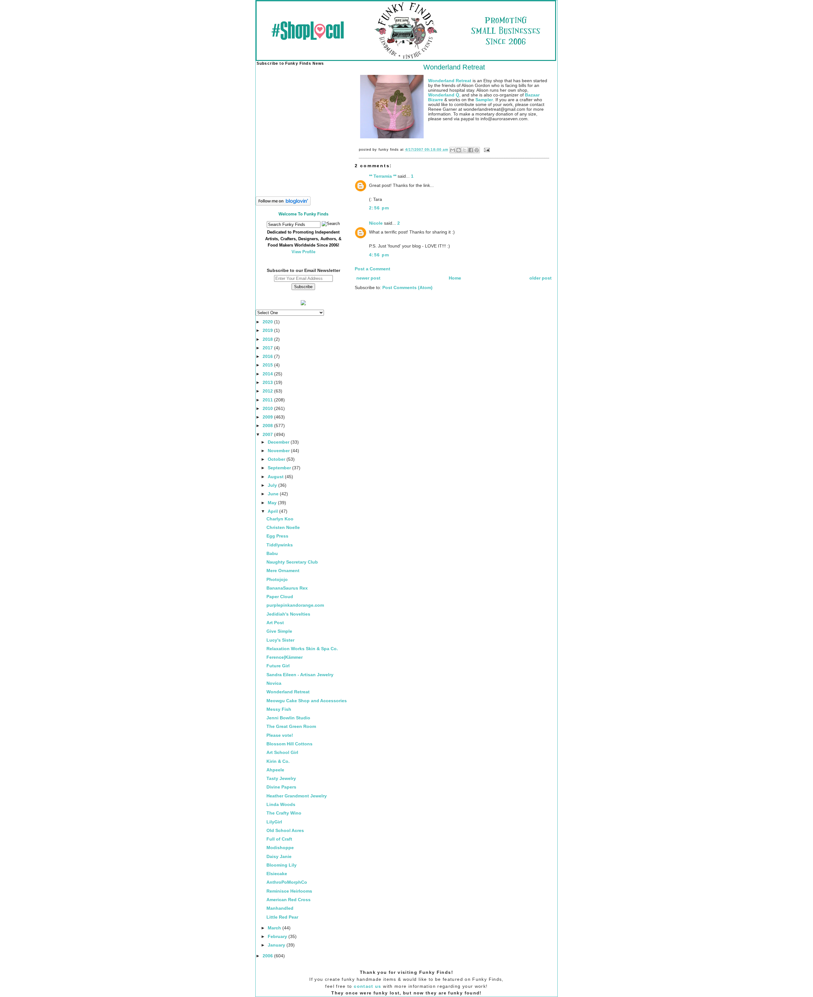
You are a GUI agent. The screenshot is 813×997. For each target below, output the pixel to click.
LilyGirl (274, 822)
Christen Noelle (283, 527)
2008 (268, 425)
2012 (268, 391)
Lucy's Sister (280, 640)
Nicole (376, 223)
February (278, 936)
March (275, 928)
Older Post (540, 278)
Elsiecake (276, 873)
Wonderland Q (443, 95)
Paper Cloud (279, 596)
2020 (268, 322)
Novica (273, 683)
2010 (268, 408)
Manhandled (279, 908)
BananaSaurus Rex (287, 588)
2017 (268, 348)
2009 (268, 417)
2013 (268, 382)
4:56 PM (379, 255)
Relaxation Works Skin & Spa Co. (302, 648)
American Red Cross (288, 899)
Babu (272, 553)
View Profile (303, 251)
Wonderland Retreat (288, 692)
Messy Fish (278, 709)
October (277, 459)
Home (455, 278)
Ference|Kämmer (284, 657)
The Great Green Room (291, 726)
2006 (268, 956)
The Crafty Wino (283, 813)
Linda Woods (280, 804)
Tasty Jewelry (281, 778)
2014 (268, 374)
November (279, 450)
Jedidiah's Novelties (288, 614)
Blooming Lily (281, 865)
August (276, 476)
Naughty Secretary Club (292, 562)
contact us (367, 986)
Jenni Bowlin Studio (288, 718)
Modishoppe (280, 847)
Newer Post (368, 278)
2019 (268, 330)
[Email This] (452, 150)
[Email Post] (486, 149)
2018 (268, 339)
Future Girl (278, 666)
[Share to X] (464, 150)
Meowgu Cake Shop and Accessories (306, 700)
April (273, 511)
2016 (268, 356)
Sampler (484, 99)
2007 (268, 434)
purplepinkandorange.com (295, 605)
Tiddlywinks (279, 545)
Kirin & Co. (278, 761)
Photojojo (277, 579)
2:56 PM (379, 208)
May (273, 502)
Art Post (275, 622)
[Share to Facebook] (470, 150)
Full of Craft (279, 839)
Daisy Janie (279, 856)
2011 (268, 400)
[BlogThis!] (458, 150)
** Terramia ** (382, 176)
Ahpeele (275, 770)
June (274, 494)
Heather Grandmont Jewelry (296, 796)
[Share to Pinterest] (477, 150)
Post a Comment (372, 269)
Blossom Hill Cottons (289, 744)
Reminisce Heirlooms (289, 891)
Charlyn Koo (279, 519)
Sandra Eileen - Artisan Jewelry (299, 674)
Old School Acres (285, 830)
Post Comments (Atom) (407, 287)
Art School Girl (282, 752)
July (273, 485)
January (277, 945)
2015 (268, 365)
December (279, 442)
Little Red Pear (282, 917)
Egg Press (277, 536)
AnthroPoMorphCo (286, 882)
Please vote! (279, 735)
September (280, 467)
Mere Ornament (282, 570)
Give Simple (279, 631)
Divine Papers (281, 787)
